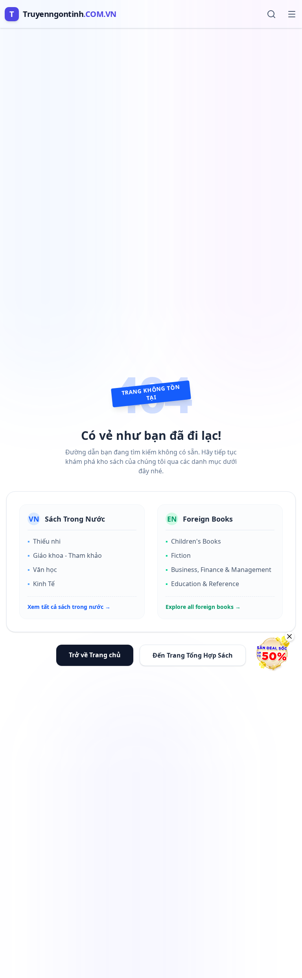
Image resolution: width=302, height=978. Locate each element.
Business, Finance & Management (218, 569)
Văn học (42, 569)
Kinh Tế (41, 583)
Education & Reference (202, 583)
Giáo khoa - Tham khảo (65, 555)
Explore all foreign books (203, 606)
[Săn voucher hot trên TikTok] (272, 653)
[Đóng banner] (289, 636)
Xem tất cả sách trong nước (69, 606)
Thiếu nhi (44, 541)
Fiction (178, 555)
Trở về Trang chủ (95, 655)
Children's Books (193, 541)
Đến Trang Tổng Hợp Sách (193, 655)
